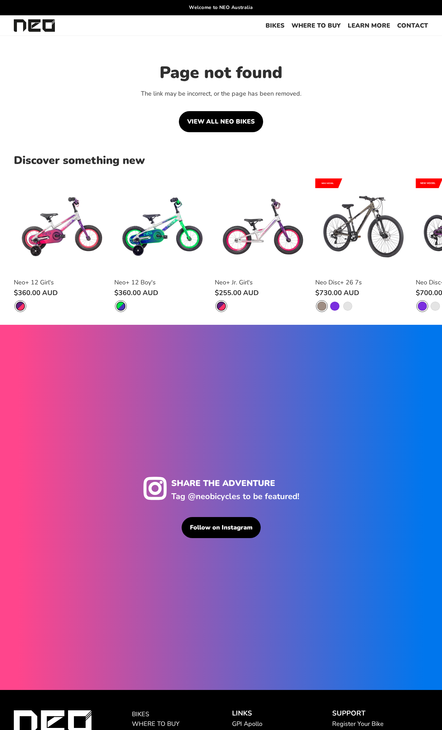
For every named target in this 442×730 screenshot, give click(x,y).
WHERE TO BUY (156, 724)
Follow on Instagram (221, 527)
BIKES (140, 714)
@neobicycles (214, 496)
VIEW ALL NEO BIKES (221, 121)
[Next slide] (420, 245)
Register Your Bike (358, 724)
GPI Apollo (247, 724)
